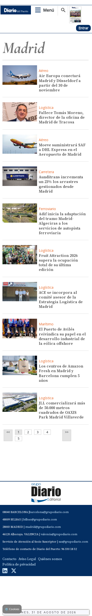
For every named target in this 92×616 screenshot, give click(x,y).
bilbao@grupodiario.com (40, 519)
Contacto (9, 559)
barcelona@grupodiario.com (49, 512)
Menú (48, 10)
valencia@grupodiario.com (59, 534)
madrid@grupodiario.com (43, 527)
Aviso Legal (27, 559)
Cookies (12, 609)
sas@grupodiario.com (73, 542)
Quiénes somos (50, 559)
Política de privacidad (19, 564)
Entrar (83, 28)
